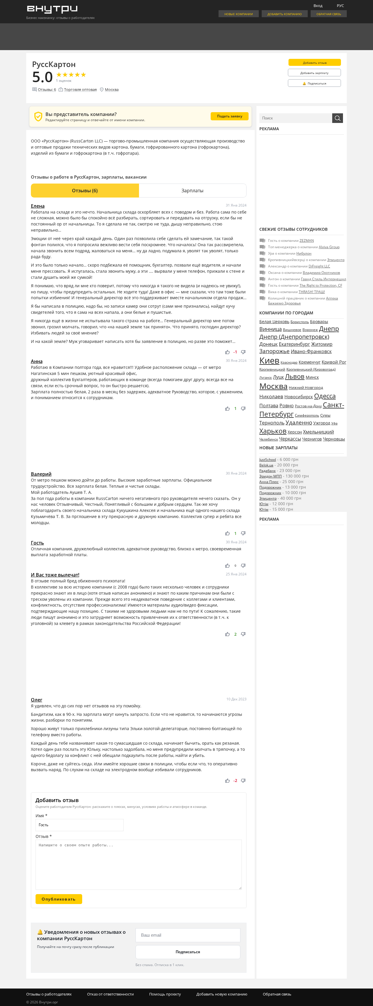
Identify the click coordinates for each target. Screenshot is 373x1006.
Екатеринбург (294, 344)
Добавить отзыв (315, 63)
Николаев (271, 396)
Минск (312, 377)
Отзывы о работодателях (49, 994)
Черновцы (334, 439)
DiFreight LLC (319, 266)
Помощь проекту (165, 994)
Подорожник (270, 487)
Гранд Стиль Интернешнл (323, 278)
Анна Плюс (269, 481)
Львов (295, 376)
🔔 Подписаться (314, 83)
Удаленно (299, 422)
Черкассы (290, 439)
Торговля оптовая (80, 89)
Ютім (263, 503)
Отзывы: (47, 89)
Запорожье (274, 351)
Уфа (334, 423)
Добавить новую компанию (221, 994)
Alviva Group (329, 246)
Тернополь (271, 423)
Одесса (325, 395)
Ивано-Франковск (311, 351)
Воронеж (310, 329)
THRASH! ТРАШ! (312, 291)
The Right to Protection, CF (321, 285)
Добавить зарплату (314, 73)
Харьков (272, 431)
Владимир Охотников (321, 272)
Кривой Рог (334, 362)
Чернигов (312, 439)
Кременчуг (310, 362)
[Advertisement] (139, 441)
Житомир (321, 344)
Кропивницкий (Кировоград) (311, 369)
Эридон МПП (270, 476)
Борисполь (300, 321)
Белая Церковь (274, 321)
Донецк (268, 344)
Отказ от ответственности (110, 994)
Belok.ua (266, 465)
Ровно (286, 405)
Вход (318, 5)
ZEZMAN (307, 240)
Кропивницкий (272, 369)
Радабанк (267, 470)
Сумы (325, 415)
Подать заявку (229, 116)
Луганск (265, 378)
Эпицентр (335, 259)
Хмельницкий (318, 432)
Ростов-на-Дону (308, 406)
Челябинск (268, 439)
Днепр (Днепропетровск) (294, 337)
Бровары (319, 321)
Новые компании (238, 14)
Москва (112, 89)
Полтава (268, 405)
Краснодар (289, 362)
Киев (269, 360)
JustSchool (267, 459)
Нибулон (304, 253)
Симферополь (307, 415)
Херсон (295, 432)
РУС (340, 5)
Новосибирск (298, 396)
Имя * (41, 815)
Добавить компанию (285, 14)
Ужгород (321, 423)
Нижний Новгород (306, 387)
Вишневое (292, 329)
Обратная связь (328, 14)
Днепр (329, 328)
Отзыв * (44, 836)
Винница (270, 328)
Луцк (278, 377)
